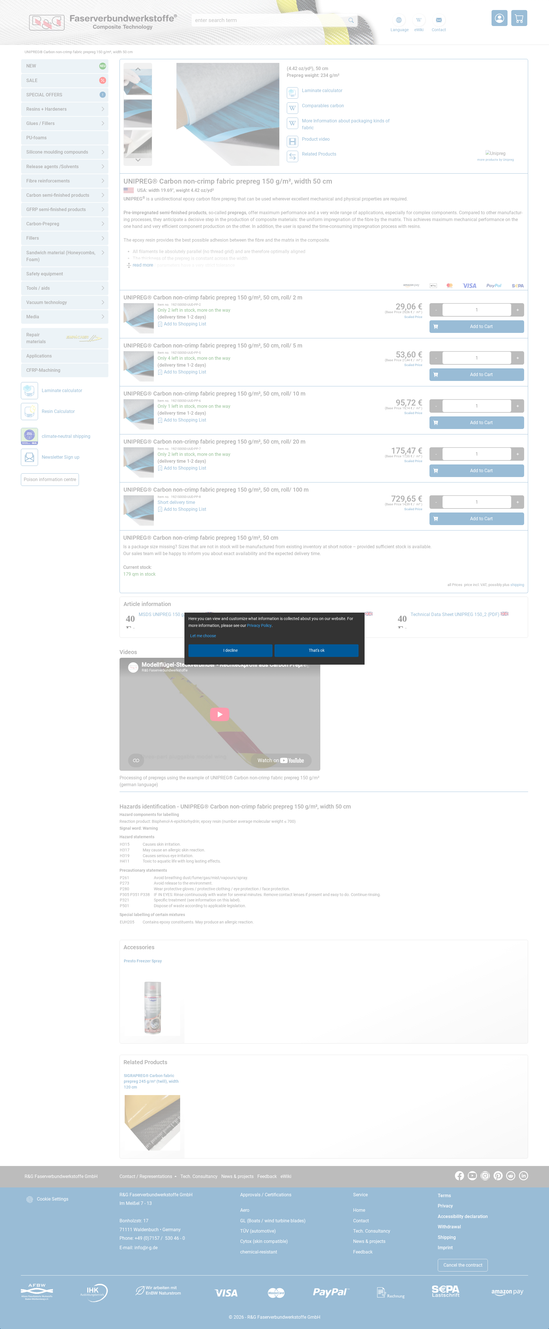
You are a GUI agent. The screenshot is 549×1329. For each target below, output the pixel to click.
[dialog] (274, 664)
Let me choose (203, 635)
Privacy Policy (259, 625)
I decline (230, 650)
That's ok (317, 650)
